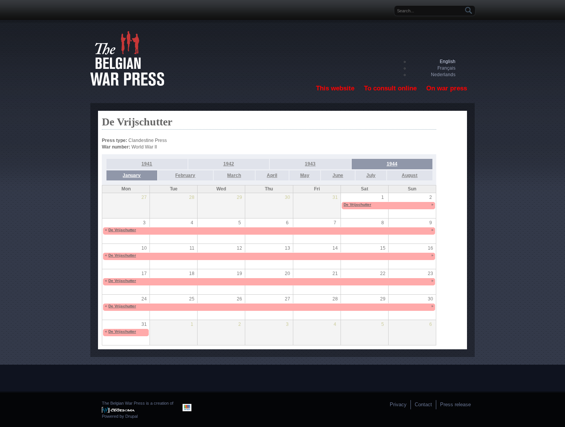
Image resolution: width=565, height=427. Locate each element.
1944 (392, 164)
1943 (310, 164)
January (132, 175)
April (272, 175)
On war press (446, 88)
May (304, 175)
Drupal (131, 416)
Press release (455, 404)
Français (446, 68)
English (447, 61)
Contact (423, 404)
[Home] (127, 84)
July (371, 175)
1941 (146, 164)
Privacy (398, 404)
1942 (228, 164)
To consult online (390, 88)
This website (335, 88)
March (234, 175)
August (409, 175)
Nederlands (443, 74)
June (337, 175)
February (185, 175)
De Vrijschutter (357, 204)
